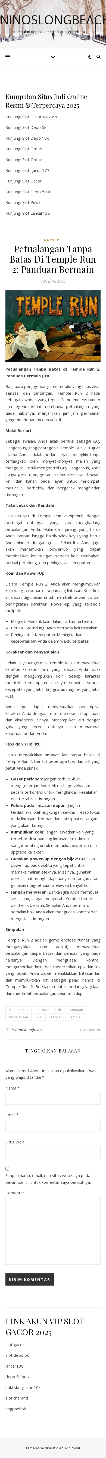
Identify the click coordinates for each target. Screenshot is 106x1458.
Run (39, 1017)
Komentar (14, 1192)
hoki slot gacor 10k (22, 1387)
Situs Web (14, 1142)
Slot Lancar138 (36, 213)
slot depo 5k (17, 1355)
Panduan (76, 1010)
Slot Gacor (32, 181)
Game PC (53, 240)
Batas (23, 1010)
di (59, 1010)
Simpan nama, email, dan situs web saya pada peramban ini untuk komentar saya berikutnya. (48, 1179)
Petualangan (18, 1017)
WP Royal (72, 1448)
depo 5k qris (17, 1376)
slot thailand (16, 1398)
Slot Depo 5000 (37, 191)
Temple (74, 1017)
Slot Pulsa (31, 202)
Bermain (42, 1010)
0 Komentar (90, 1029)
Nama (12, 1088)
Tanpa (55, 1017)
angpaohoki (16, 1408)
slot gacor (14, 1344)
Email (11, 1114)
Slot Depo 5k (34, 127)
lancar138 (14, 1366)
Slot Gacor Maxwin (39, 116)
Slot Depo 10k (35, 138)
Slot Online (32, 148)
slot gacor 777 (35, 170)
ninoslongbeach (29, 1029)
